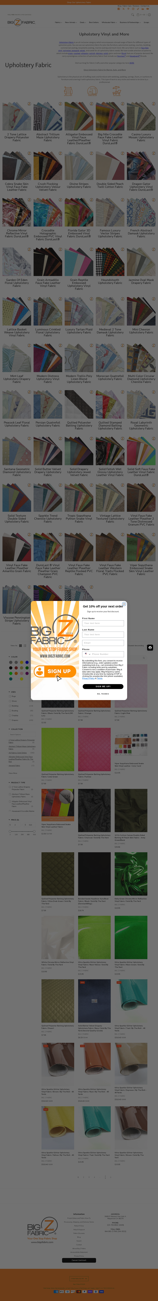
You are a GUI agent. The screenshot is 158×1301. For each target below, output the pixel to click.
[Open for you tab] (150, 648)
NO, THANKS (103, 694)
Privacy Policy (88, 678)
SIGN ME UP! (103, 686)
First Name (88, 618)
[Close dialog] (124, 604)
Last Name (88, 630)
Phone (86, 649)
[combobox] (86, 654)
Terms (99, 678)
